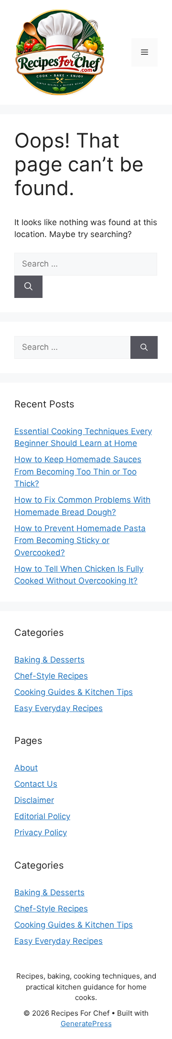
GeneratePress (86, 1023)
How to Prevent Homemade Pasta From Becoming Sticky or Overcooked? (80, 540)
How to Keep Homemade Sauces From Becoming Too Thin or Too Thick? (77, 471)
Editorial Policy (42, 816)
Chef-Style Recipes (51, 676)
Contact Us (35, 784)
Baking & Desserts (49, 659)
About (26, 767)
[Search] (28, 287)
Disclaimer (34, 800)
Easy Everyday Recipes (58, 708)
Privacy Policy (40, 832)
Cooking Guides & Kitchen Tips (73, 692)
